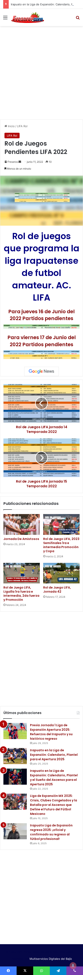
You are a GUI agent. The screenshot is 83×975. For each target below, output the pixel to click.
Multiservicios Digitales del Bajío (51, 958)
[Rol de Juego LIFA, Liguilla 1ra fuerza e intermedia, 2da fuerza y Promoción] (21, 573)
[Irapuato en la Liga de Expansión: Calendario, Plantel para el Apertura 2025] (15, 756)
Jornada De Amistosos (21, 539)
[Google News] (41, 371)
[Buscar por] (78, 19)
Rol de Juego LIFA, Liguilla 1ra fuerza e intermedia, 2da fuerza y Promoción (21, 593)
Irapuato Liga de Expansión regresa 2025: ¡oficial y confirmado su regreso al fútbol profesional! (51, 832)
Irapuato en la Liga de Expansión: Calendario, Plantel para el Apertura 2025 (54, 754)
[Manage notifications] (73, 965)
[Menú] (5, 19)
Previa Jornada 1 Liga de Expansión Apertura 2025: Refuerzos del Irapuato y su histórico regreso (51, 732)
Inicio (11, 126)
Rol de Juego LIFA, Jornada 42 (57, 589)
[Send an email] (20, 161)
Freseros (13, 161)
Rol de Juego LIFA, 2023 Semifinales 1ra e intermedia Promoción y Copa (61, 545)
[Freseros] (28, 17)
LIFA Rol (22, 126)
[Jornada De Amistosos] (21, 524)
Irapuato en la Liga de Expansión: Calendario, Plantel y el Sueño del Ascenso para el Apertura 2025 (54, 777)
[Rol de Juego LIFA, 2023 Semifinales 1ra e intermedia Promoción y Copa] (61, 524)
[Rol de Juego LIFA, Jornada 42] (61, 573)
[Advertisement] (41, 72)
